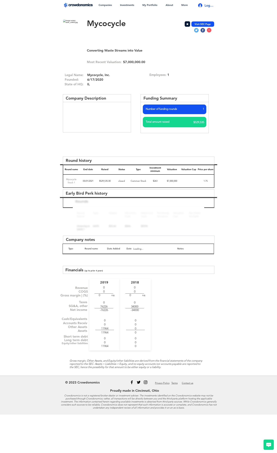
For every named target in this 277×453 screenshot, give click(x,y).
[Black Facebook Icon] (131, 382)
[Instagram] (145, 382)
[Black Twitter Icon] (138, 382)
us (187, 382)
